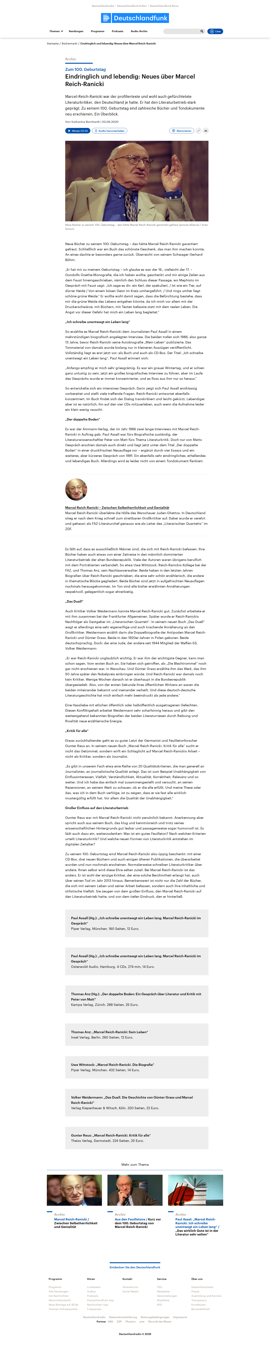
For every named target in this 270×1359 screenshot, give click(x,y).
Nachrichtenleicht (60, 1300)
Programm (97, 31)
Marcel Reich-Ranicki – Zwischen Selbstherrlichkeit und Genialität (117, 507)
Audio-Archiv (139, 31)
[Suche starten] (202, 31)
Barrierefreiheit (200, 1309)
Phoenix (130, 1321)
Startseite (53, 43)
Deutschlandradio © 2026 (135, 1334)
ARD (110, 1321)
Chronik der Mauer (160, 1321)
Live (218, 31)
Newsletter (163, 1291)
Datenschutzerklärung (123, 1317)
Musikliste (163, 1300)
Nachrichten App (97, 1304)
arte (141, 1321)
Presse (195, 1291)
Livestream (94, 1287)
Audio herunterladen (111, 130)
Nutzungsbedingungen (155, 1317)
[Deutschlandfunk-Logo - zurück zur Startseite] (135, 18)
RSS (159, 1304)
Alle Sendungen (59, 1291)
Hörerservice (130, 1287)
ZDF (119, 1321)
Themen (54, 31)
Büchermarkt (69, 43)
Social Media (130, 1291)
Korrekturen (198, 1304)
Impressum (180, 1317)
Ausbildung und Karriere (206, 1295)
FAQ (159, 1287)
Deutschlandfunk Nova (164, 5)
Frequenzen (94, 1309)
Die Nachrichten (59, 1295)
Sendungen (76, 31)
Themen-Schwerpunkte (63, 1309)
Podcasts (117, 31)
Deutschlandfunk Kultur (132, 5)
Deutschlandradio (103, 5)
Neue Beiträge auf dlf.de (63, 1304)
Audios (91, 1291)
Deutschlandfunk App (100, 1300)
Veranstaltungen (167, 1295)
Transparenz (198, 1300)
